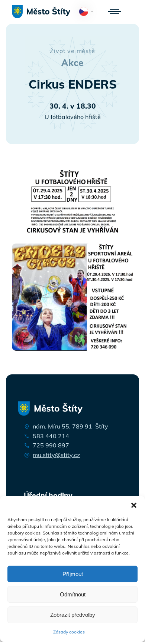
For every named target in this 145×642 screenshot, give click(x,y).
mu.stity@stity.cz (56, 455)
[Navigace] (114, 11)
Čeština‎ (87, 14)
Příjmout (72, 574)
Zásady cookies (69, 632)
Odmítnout (73, 594)
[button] (134, 505)
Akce (72, 62)
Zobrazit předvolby (72, 615)
